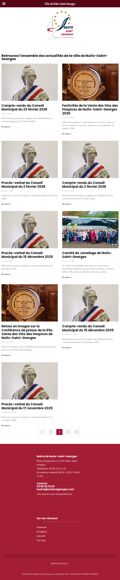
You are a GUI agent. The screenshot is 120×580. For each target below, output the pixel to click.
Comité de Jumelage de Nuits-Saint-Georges (87, 255)
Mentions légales (59, 564)
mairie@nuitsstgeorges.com (55, 489)
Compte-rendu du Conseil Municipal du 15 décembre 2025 (88, 328)
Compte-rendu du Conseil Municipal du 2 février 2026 (84, 185)
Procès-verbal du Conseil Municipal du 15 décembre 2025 (27, 255)
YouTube (41, 540)
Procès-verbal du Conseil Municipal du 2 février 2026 (23, 185)
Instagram (42, 531)
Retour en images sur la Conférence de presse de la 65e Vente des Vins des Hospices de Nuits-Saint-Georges (27, 332)
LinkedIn (41, 536)
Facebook (42, 527)
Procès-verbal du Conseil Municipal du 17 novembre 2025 (27, 406)
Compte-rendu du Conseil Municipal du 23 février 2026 (24, 107)
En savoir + (6, 127)
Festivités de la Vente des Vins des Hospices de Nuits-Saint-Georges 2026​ (90, 109)
